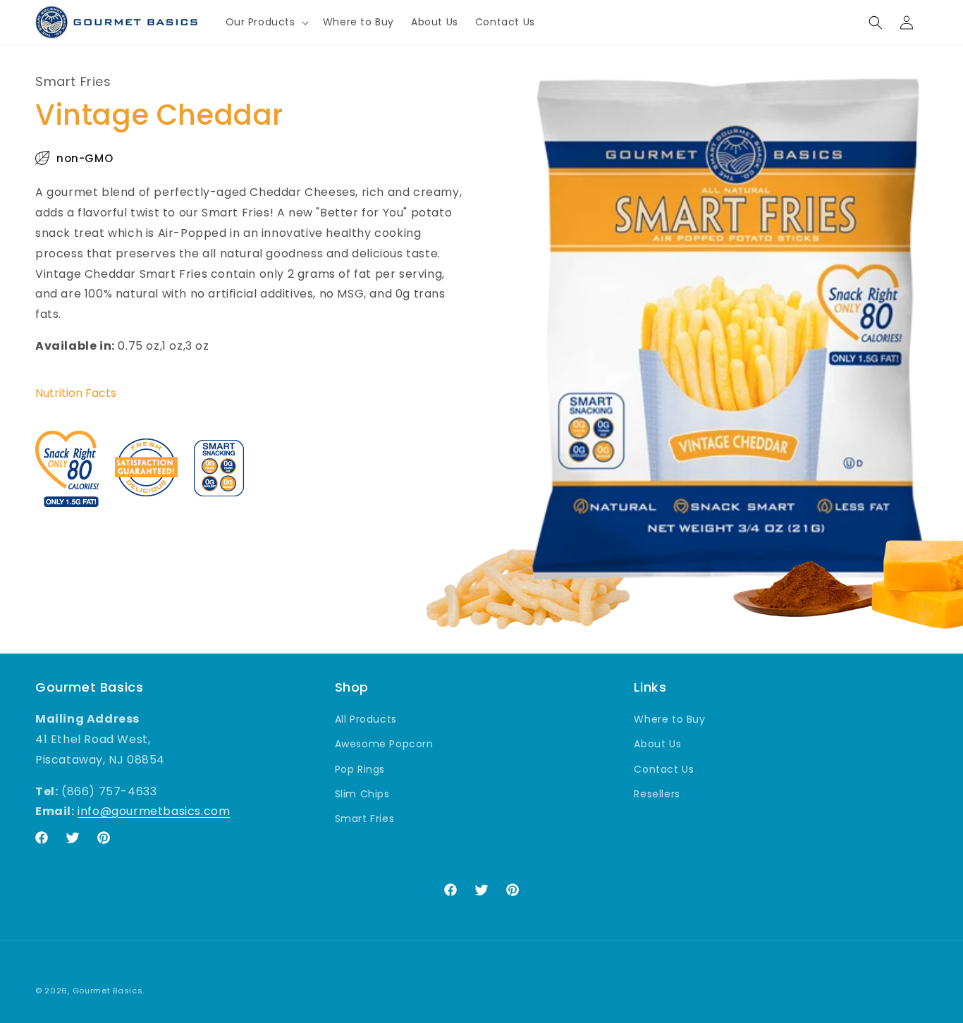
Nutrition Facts (75, 393)
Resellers (657, 793)
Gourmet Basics (108, 990)
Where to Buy (669, 719)
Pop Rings (360, 768)
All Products (366, 719)
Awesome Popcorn (384, 744)
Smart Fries (365, 818)
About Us (657, 744)
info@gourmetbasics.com (154, 811)
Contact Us (664, 768)
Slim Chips (362, 793)
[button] (265, 22)
